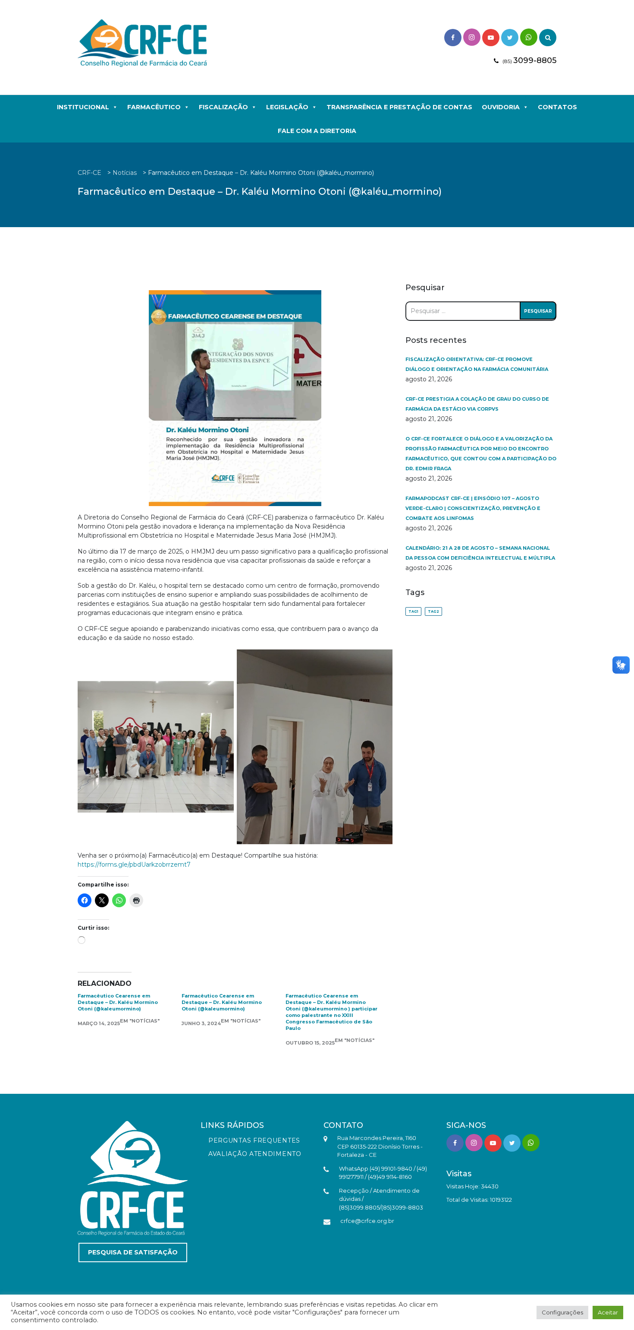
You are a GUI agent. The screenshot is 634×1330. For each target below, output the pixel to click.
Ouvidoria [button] (501, 107)
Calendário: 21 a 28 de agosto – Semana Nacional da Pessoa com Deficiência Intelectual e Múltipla (480, 553)
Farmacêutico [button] (154, 107)
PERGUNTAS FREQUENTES (254, 1140)
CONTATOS (557, 107)
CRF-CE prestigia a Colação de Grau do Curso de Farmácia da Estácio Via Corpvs (477, 404)
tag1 (413, 611)
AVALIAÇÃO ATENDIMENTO (254, 1154)
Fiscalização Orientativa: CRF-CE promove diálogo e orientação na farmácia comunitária (476, 364)
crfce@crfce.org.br (367, 1220)
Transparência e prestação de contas (399, 107)
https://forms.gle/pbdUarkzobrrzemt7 (134, 864)
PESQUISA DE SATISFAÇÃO (133, 1252)
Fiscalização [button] (223, 107)
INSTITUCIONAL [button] (83, 107)
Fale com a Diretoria (317, 131)
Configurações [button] (562, 1312)
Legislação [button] (287, 107)
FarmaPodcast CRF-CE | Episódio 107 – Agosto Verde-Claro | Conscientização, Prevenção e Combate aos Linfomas (472, 508)
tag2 (433, 611)
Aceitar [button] (608, 1312)
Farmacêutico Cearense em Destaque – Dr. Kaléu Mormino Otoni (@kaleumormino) (118, 1002)
